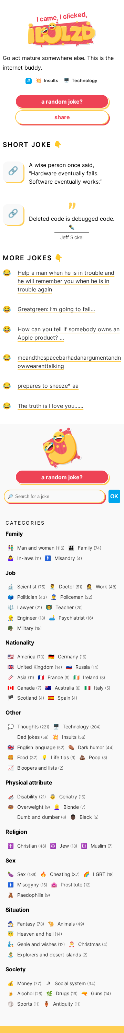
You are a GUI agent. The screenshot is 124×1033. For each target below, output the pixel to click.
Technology (80, 80)
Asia (21, 677)
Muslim (97, 846)
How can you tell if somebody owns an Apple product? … (69, 333)
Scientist (26, 586)
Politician (27, 597)
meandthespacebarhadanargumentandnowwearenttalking (69, 361)
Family (84, 548)
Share (62, 117)
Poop (93, 757)
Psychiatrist (71, 618)
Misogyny (27, 884)
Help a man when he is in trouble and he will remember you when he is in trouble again (66, 281)
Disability (27, 796)
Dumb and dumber (41, 817)
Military (25, 628)
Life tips (58, 757)
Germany (67, 656)
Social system (70, 983)
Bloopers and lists (35, 768)
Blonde (69, 807)
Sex (22, 874)
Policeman (71, 597)
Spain (62, 698)
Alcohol (25, 993)
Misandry (63, 558)
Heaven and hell (35, 934)
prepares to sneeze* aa (48, 385)
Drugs (62, 993)
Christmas (88, 944)
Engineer (26, 618)
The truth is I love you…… (50, 405)
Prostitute (71, 884)
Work (101, 586)
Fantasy (26, 924)
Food (23, 757)
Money (24, 983)
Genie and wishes (36, 944)
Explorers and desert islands (47, 954)
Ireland (89, 677)
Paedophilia (29, 895)
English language (36, 747)
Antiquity (62, 1004)
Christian (27, 846)
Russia (82, 667)
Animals (66, 924)
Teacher (64, 607)
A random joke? (62, 101)
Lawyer (25, 607)
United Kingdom (35, 667)
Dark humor (91, 747)
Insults (47, 80)
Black (84, 817)
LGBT (98, 874)
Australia (63, 688)
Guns (96, 993)
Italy (97, 688)
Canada (24, 688)
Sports (24, 1004)
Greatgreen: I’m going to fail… (56, 309)
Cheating (60, 874)
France (54, 677)
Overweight (29, 807)
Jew (63, 846)
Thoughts (28, 726)
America (26, 656)
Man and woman (36, 548)
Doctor (65, 586)
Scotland (26, 698)
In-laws (24, 558)
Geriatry (67, 796)
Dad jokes (32, 737)
